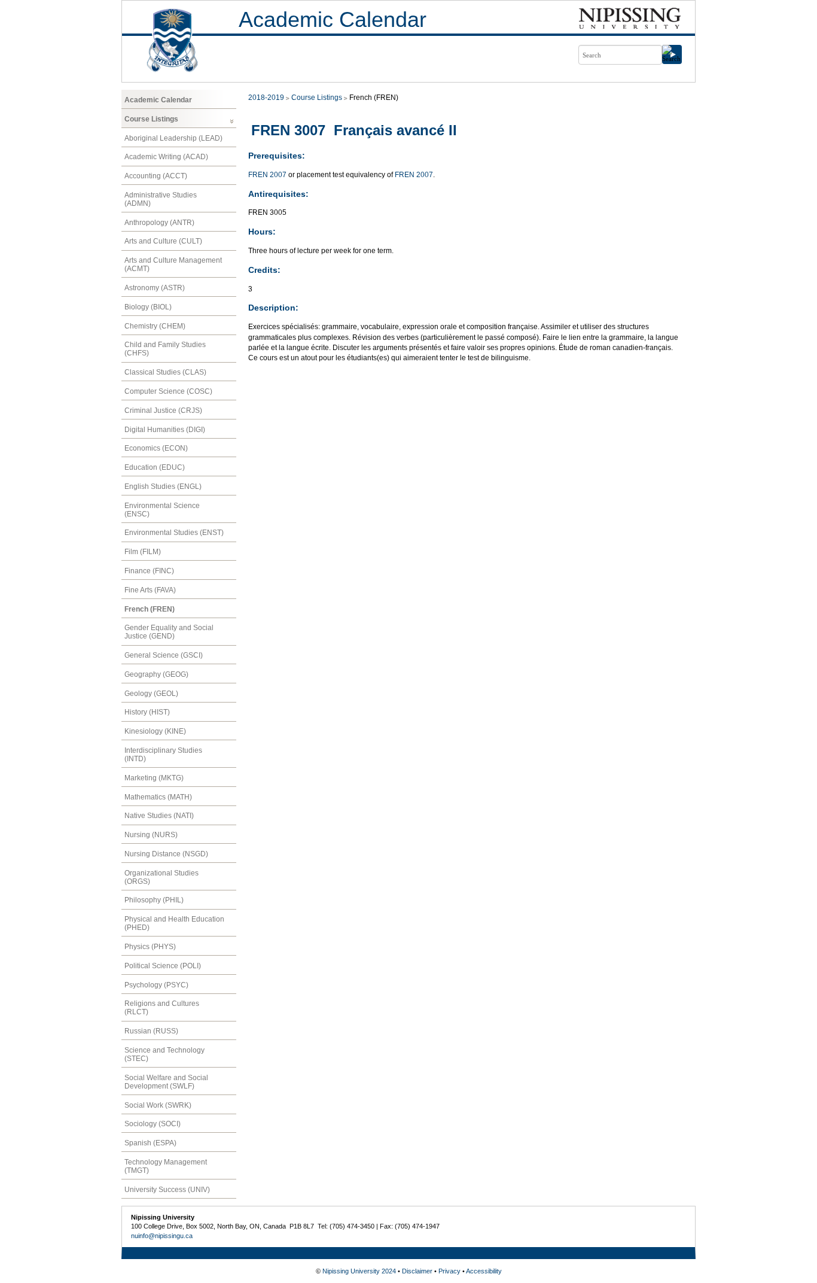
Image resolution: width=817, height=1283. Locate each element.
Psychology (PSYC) (156, 985)
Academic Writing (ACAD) (166, 157)
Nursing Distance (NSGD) (166, 854)
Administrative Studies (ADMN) (160, 199)
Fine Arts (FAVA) (150, 590)
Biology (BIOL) (148, 307)
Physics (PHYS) (150, 947)
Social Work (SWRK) (157, 1105)
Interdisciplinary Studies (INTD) (163, 754)
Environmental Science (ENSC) (162, 509)
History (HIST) (147, 712)
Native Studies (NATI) (159, 815)
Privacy (449, 1271)
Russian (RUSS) (151, 1031)
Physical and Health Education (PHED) (174, 923)
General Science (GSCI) (163, 655)
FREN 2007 (267, 175)
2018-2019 (266, 97)
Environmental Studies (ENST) (174, 532)
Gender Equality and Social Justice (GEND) (169, 632)
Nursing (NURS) (151, 835)
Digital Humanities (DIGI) (164, 429)
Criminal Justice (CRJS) (163, 410)
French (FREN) (149, 609)
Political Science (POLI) (162, 966)
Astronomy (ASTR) (154, 288)
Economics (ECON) (156, 448)
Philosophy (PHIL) (154, 900)
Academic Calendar (332, 19)
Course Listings (151, 119)
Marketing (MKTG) (154, 778)
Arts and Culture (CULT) (163, 241)
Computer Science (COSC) (168, 391)
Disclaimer (417, 1271)
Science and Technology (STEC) (164, 1054)
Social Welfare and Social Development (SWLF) (166, 1082)
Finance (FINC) (149, 571)
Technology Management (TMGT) (165, 1166)
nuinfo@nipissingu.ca (162, 1235)
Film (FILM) (142, 552)
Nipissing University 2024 (359, 1271)
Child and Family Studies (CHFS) (165, 348)
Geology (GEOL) (151, 693)
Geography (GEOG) (156, 674)
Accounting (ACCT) (155, 176)
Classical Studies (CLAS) (165, 372)
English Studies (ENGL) (163, 486)
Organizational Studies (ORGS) (161, 877)
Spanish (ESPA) (150, 1143)
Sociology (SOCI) (152, 1124)
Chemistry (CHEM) (154, 326)
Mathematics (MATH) (158, 797)
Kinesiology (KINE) (155, 731)
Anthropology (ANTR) (159, 222)
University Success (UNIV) (167, 1189)
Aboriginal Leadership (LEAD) (173, 138)
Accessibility (484, 1271)
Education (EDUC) (154, 467)
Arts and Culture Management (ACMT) (173, 264)
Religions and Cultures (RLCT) (161, 1007)
